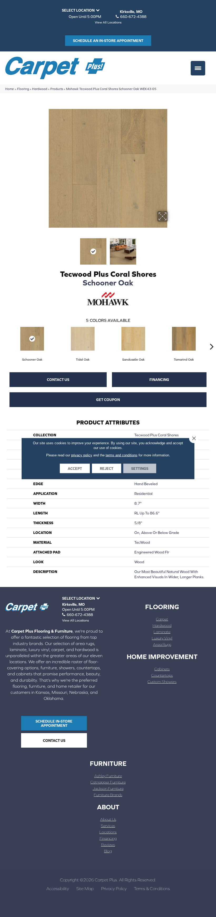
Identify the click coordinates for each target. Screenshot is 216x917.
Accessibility (57, 888)
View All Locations (108, 22)
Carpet (162, 619)
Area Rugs (162, 644)
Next (171, 248)
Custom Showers (162, 681)
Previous (44, 248)
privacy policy (81, 455)
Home (9, 88)
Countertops (162, 675)
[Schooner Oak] (32, 339)
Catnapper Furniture (108, 782)
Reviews (108, 844)
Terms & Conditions (152, 888)
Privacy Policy (114, 888)
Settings (139, 468)
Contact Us (58, 380)
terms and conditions (122, 455)
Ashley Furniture (108, 775)
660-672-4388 (133, 17)
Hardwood (39, 88)
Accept (75, 468)
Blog (108, 851)
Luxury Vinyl (162, 638)
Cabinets (162, 669)
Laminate (162, 631)
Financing (159, 380)
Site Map (85, 888)
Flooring (23, 88)
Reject (106, 468)
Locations (108, 832)
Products (56, 88)
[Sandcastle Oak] (133, 339)
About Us (108, 819)
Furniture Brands (108, 794)
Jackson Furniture (108, 788)
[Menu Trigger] (198, 68)
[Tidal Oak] (82, 339)
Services (108, 825)
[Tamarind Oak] (184, 339)
